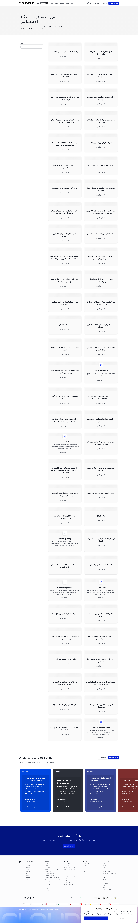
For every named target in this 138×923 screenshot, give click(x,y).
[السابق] (21, 816)
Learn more (99, 380)
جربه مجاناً (104, 3)
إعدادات (122, 918)
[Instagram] (28, 898)
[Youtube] (33, 898)
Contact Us (42, 898)
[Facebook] (25, 898)
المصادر (62, 3)
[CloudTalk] (26, 3)
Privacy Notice (55, 898)
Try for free (102, 758)
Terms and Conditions (69, 898)
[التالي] (28, 816)
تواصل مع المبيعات (113, 3)
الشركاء (67, 3)
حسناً (96, 918)
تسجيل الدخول (96, 3)
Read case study (30, 807)
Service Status (85, 898)
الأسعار (73, 3)
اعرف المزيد (63, 56)
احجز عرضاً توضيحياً (69, 846)
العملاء (56, 3)
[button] (89, 3)
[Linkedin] (30, 898)
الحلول (51, 3)
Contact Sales (113, 758)
